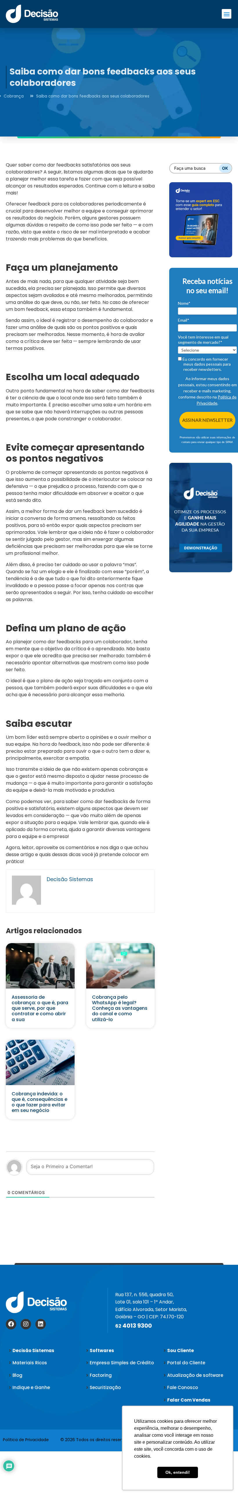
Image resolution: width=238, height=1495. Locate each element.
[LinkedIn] (40, 1324)
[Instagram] (26, 1324)
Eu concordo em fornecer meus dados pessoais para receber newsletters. (206, 364)
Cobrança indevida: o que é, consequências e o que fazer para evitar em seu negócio (39, 1102)
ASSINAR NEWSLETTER (207, 420)
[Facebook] (11, 1324)
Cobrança (46, 96)
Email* (183, 320)
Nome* (184, 303)
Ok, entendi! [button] (177, 1472)
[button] (226, 14)
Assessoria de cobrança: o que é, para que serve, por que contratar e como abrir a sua (40, 1008)
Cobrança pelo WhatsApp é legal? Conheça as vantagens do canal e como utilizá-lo (119, 1008)
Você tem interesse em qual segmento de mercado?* (203, 339)
